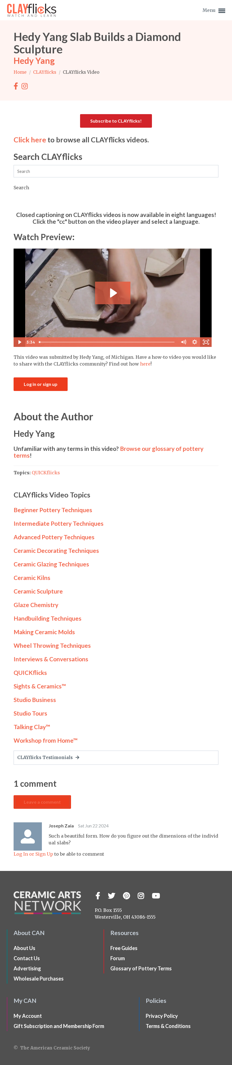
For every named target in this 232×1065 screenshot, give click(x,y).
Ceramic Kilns (32, 577)
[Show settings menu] (194, 342)
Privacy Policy (162, 1016)
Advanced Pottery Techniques (54, 536)
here (145, 364)
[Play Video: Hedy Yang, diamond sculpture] (112, 293)
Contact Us (27, 958)
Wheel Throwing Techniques (52, 645)
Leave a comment (42, 802)
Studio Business (35, 699)
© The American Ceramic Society (52, 1048)
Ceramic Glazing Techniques (51, 564)
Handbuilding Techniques (47, 618)
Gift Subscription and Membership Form (59, 1026)
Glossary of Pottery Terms (141, 968)
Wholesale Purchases (39, 978)
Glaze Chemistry (36, 604)
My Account (28, 1016)
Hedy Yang (34, 60)
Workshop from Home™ (46, 740)
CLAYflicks (45, 72)
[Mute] (183, 342)
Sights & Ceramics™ (40, 686)
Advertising (27, 968)
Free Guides (124, 948)
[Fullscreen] (206, 342)
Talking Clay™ (32, 726)
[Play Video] (19, 342)
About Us (24, 948)
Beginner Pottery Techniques (53, 509)
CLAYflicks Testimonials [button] (45, 757)
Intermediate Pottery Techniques (59, 523)
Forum (117, 958)
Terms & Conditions (168, 1026)
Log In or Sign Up (33, 854)
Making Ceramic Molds (44, 631)
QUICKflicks (46, 472)
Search (21, 187)
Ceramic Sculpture (38, 591)
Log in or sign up (40, 384)
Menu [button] (210, 10)
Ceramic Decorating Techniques (56, 550)
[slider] (107, 342)
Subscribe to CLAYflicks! (116, 120)
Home (21, 72)
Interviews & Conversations (51, 658)
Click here (30, 139)
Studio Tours (30, 713)
